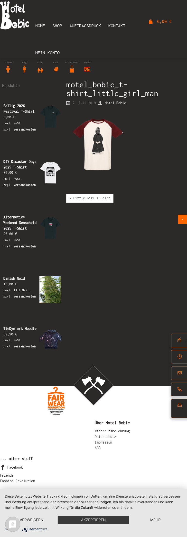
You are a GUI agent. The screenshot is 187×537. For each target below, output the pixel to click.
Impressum (103, 442)
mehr (155, 520)
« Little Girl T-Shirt (89, 198)
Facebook (14, 467)
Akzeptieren (93, 520)
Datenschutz (105, 437)
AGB (98, 448)
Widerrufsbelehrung (112, 431)
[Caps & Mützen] (56, 69)
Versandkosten (25, 129)
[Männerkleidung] (25, 69)
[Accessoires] (72, 69)
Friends (7, 475)
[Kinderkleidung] (40, 69)
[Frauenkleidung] (8, 69)
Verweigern (31, 520)
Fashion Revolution (17, 481)
